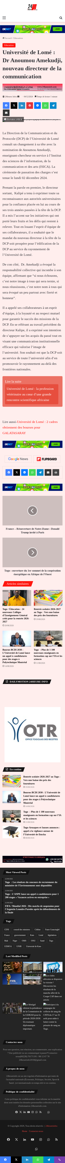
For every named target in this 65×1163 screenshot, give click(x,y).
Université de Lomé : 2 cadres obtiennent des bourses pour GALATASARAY (30, 427)
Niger (15, 941)
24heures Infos (11, 96)
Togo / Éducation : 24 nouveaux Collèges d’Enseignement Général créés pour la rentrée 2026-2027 (15, 615)
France (7, 935)
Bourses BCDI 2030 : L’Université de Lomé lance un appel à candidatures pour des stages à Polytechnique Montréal (16, 656)
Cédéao (37, 929)
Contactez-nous (36, 1131)
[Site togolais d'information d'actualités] (33, 7)
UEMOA (8, 946)
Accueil (8, 38)
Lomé (41, 935)
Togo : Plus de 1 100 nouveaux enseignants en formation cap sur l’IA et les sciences (42, 815)
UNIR (19, 946)
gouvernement (20, 935)
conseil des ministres (22, 929)
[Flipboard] (46, 459)
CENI (6, 929)
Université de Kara (33, 946)
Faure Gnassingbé (52, 929)
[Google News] (18, 459)
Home (24, 1131)
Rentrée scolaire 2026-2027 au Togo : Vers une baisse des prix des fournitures (47, 612)
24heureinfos (51, 1126)
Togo (51, 941)
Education (18, 38)
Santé (42, 941)
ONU (33, 941)
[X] (20, 1112)
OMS (24, 941)
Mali (6, 941)
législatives (52, 935)
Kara (32, 935)
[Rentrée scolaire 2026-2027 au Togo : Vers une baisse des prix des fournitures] (48, 598)
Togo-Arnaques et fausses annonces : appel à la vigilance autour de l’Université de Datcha (41, 831)
